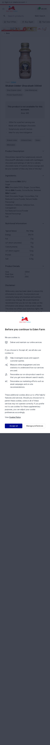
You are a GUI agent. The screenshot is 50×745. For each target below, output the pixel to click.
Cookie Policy (15, 417)
